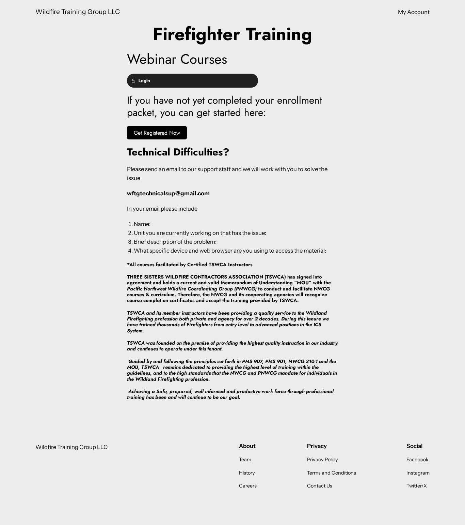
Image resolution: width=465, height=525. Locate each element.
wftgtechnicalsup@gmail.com (168, 193)
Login (144, 80)
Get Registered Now (157, 133)
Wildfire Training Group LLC (77, 11)
